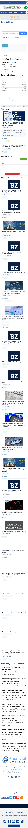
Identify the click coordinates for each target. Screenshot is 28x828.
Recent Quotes (5, 37)
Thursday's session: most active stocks (14, 613)
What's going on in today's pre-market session (13, 551)
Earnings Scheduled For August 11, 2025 (12, 381)
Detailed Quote (21, 75)
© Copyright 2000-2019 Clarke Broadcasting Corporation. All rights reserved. (14, 816)
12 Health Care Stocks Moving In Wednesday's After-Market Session (13, 342)
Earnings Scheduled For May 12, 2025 (13, 272)
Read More (22, 177)
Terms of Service (9, 812)
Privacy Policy (19, 812)
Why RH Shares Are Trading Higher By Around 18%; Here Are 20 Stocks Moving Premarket (13, 425)
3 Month (19, 106)
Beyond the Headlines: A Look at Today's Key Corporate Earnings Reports (13, 292)
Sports (11, 2)
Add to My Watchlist (6, 69)
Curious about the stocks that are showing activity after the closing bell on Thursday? (13, 470)
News (3, 2)
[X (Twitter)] (8, 777)
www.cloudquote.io (14, 767)
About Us (4, 806)
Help (16, 806)
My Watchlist (16, 37)
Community (20, 2)
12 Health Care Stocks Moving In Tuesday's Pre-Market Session (11, 191)
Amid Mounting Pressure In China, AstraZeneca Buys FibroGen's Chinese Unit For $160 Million (13, 652)
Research (22, 72)
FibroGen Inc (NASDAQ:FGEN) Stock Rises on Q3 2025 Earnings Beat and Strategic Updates (12, 123)
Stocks (12, 45)
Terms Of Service (16, 772)
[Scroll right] (27, 2)
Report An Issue (22, 806)
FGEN (13, 62)
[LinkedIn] (15, 777)
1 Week (8, 106)
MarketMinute (6, 298)
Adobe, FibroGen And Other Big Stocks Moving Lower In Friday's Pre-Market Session (13, 403)
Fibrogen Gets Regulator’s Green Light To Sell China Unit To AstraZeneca (14, 145)
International (19, 53)
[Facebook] (12, 777)
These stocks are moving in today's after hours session (13, 232)
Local (10, 12)
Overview (5, 53)
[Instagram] (19, 777)
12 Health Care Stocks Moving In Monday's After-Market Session (12, 211)
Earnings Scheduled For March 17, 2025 (14, 531)
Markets (5, 45)
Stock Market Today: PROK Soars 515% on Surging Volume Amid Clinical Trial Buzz (13, 318)
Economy (6, 300)
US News (21, 12)
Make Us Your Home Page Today (10, 793)
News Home (4, 12)
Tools (4, 49)
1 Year (24, 106)
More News (22, 109)
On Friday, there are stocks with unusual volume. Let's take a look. (13, 573)
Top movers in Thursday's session (12, 632)
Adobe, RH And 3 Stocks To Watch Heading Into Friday (12, 448)
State (15, 12)
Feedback (14, 826)
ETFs (19, 45)
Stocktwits (5, 151)
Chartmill (5, 138)
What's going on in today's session (12, 593)
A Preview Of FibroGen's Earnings (12, 362)
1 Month (13, 106)
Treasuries (5, 55)
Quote (6, 72)
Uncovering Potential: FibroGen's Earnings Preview (11, 252)
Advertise (10, 806)
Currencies (13, 53)
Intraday (3, 106)
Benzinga (5, 217)
